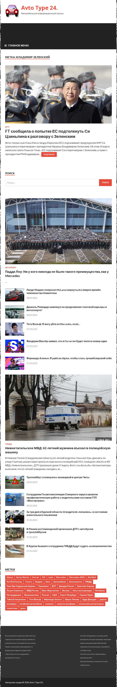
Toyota (28, 581)
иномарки (11, 604)
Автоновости (75, 581)
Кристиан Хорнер (85, 586)
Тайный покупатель (16, 599)
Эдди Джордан (89, 599)
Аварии (38, 581)
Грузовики (44, 586)
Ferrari (35, 577)
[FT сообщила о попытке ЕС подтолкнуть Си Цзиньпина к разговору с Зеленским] (58, 95)
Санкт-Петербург (68, 595)
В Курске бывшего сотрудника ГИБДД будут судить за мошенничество (69, 546)
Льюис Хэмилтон (15, 590)
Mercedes (61, 577)
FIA (43, 577)
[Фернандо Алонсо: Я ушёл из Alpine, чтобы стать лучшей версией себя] (14, 368)
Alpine (10, 577)
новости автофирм (66, 604)
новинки (49, 604)
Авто (48, 581)
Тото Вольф (35, 599)
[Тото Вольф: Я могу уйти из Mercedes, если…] (14, 334)
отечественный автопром (91, 604)
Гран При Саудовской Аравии (21, 586)
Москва (65, 590)
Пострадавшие (14, 595)
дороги (103, 599)
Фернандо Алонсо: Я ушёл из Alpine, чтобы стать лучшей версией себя (69, 358)
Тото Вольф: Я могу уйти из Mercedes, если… (53, 324)
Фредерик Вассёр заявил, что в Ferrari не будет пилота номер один (67, 341)
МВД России (33, 590)
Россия (45, 595)
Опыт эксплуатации (82, 590)
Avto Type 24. (39, 7)
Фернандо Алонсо (53, 599)
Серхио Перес (86, 595)
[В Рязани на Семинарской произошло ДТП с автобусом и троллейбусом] (14, 539)
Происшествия (31, 595)
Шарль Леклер (72, 599)
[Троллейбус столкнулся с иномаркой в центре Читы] (14, 487)
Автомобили (59, 581)
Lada (50, 577)
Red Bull (92, 577)
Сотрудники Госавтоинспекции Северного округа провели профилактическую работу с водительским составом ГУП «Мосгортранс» (62, 497)
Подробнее (49, 154)
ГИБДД (8, 444)
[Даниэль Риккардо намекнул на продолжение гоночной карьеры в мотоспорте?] (14, 317)
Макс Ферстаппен (50, 590)
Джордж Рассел (66, 586)
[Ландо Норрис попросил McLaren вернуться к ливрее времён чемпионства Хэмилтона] (14, 300)
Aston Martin (22, 577)
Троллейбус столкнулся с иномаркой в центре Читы (58, 477)
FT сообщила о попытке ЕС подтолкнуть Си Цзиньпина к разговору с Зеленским (47, 134)
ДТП (7, 127)
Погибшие (100, 590)
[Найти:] (58, 182)
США (54, 595)
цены (23, 608)
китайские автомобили (31, 604)
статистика (12, 608)
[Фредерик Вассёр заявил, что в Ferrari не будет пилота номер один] (14, 351)
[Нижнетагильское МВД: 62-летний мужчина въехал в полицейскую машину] (58, 441)
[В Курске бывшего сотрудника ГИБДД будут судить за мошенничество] (14, 556)
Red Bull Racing (14, 581)
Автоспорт (10, 267)
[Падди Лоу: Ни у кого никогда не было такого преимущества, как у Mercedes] (58, 264)
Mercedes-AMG (77, 577)
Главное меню (18, 45)
